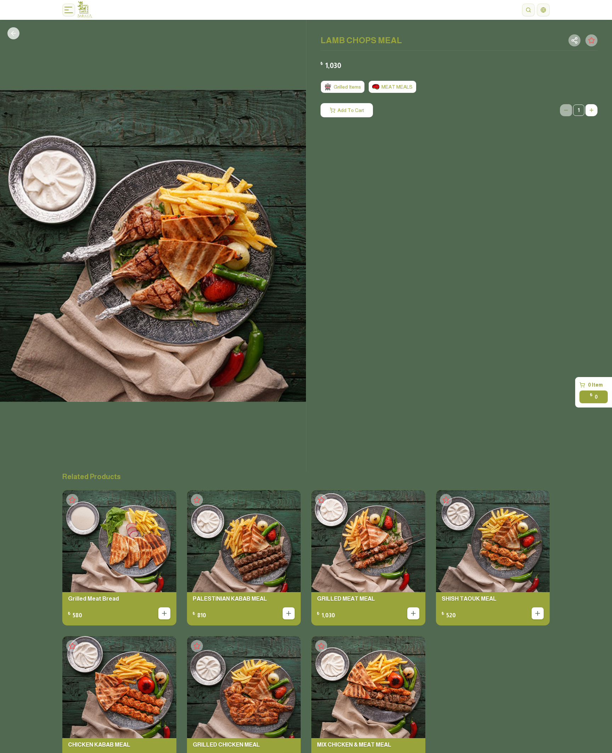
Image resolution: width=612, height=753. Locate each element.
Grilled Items (347, 87)
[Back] (13, 33)
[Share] (574, 40)
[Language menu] (543, 10)
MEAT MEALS (397, 87)
